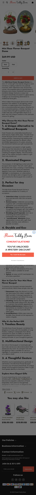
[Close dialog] (34, 232)
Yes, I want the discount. (18, 255)
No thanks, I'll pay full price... (18, 260)
